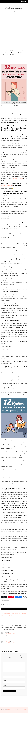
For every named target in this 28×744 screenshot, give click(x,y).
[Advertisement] (14, 29)
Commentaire (6, 660)
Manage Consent (14, 711)
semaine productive (17, 178)
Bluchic (25, 709)
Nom (4, 674)
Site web (5, 685)
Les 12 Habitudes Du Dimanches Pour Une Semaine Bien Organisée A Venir (14, 53)
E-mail (4, 680)
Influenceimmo (7, 641)
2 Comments (14, 608)
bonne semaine (6, 185)
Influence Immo (11, 709)
